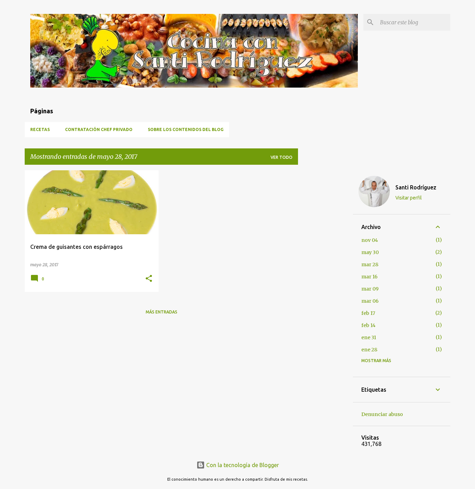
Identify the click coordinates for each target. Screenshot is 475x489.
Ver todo (281, 157)
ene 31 (368, 337)
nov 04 (369, 240)
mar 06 (370, 301)
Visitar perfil (408, 198)
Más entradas (161, 312)
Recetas (40, 129)
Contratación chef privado (98, 129)
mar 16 (369, 277)
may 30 (370, 252)
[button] (149, 279)
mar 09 (370, 289)
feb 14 (368, 325)
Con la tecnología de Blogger (242, 465)
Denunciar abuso (382, 414)
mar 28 (369, 264)
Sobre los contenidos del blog (186, 129)
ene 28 (369, 350)
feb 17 (368, 313)
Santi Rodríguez (415, 187)
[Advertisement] (325, 274)
